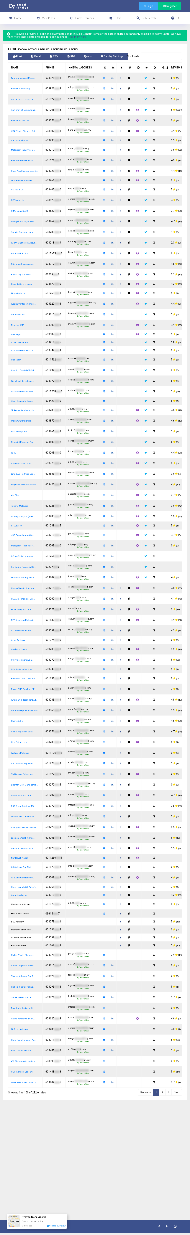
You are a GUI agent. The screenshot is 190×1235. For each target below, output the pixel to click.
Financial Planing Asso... (23, 577)
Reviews (176, 67)
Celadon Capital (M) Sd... (23, 370)
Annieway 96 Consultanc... (24, 110)
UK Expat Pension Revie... (23, 391)
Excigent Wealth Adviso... (23, 838)
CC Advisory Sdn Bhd (21, 631)
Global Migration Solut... (22, 732)
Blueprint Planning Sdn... (23, 442)
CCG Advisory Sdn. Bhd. (22, 1072)
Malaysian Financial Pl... (23, 546)
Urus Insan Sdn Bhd (21, 795)
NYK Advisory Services (21, 669)
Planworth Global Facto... (23, 160)
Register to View (82, 79)
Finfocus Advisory (19, 1029)
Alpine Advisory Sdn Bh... (23, 1019)
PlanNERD (16, 360)
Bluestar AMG (17, 325)
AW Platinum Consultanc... (24, 1061)
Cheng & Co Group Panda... (24, 827)
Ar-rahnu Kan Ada (20, 253)
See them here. (78, 36)
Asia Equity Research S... (23, 350)
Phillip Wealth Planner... (22, 955)
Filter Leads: (133, 56)
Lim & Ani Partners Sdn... (23, 474)
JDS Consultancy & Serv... (23, 535)
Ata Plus (15, 495)
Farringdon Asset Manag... (24, 78)
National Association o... (22, 848)
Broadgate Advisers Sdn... (23, 1008)
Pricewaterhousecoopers (23, 264)
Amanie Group (18, 314)
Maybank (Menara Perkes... (24, 485)
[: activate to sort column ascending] (104, 68)
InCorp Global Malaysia (22, 556)
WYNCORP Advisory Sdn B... (24, 1082)
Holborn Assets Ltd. (20, 121)
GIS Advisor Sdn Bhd (21, 867)
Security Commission (21, 284)
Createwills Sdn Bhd (21, 463)
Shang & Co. (17, 721)
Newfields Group (19, 649)
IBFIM (14, 453)
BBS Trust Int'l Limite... (22, 1050)
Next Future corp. (19, 742)
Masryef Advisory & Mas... (23, 221)
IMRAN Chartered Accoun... (24, 243)
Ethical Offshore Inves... (22, 180)
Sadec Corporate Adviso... (23, 965)
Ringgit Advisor (18, 293)
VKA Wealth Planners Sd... (23, 131)
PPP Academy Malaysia (22, 620)
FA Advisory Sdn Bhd (21, 609)
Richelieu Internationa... (22, 381)
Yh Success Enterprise (21, 774)
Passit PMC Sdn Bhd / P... (23, 689)
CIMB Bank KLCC (19, 211)
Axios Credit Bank (19, 342)
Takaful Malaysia (19, 506)
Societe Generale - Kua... (23, 232)
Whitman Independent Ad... (24, 700)
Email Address (82, 67)
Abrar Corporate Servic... (22, 401)
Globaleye (15, 334)
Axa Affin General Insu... (22, 878)
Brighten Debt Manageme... (24, 785)
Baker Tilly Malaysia (21, 274)
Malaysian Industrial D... (23, 150)
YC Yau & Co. (17, 190)
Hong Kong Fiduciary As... (23, 1040)
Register (171, 6)
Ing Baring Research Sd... (23, 567)
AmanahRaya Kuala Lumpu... (25, 710)
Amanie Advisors (19, 895)
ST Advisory (16, 526)
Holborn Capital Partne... (23, 987)
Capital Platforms (19, 140)
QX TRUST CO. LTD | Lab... (23, 99)
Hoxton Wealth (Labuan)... (23, 588)
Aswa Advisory (18, 640)
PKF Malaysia (17, 200)
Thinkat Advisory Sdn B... (23, 976)
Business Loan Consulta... (23, 678)
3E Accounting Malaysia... (23, 410)
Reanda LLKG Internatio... (23, 816)
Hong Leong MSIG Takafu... (24, 887)
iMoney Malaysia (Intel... (23, 516)
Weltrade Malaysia (20, 753)
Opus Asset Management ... (24, 171)
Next (176, 1092)
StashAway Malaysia (21, 421)
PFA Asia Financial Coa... (23, 599)
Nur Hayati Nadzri (19, 858)
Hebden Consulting (20, 89)
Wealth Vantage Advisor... (23, 304)
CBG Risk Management (22, 763)
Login (149, 6)
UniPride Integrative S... (22, 660)
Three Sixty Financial (21, 997)
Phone (49, 67)
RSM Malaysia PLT (20, 431)
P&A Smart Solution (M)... (23, 806)
